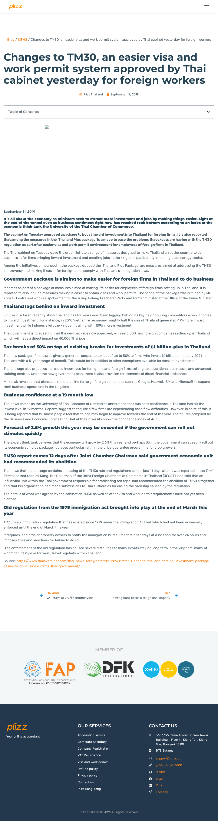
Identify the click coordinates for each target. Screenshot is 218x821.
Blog (10, 39)
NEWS (22, 39)
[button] (208, 112)
